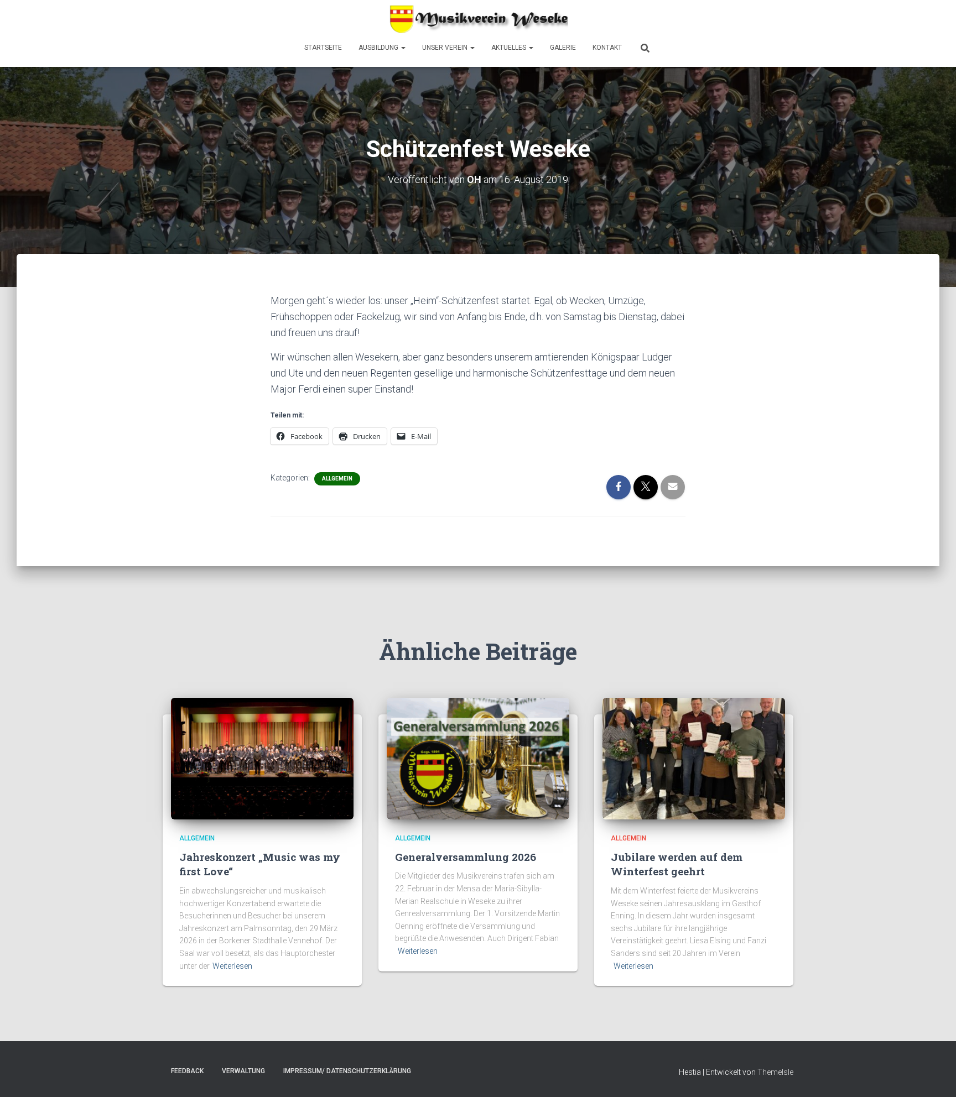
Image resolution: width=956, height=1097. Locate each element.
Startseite (323, 47)
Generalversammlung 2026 (465, 857)
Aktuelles (509, 47)
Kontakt (607, 47)
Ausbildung (379, 47)
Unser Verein (445, 47)
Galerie (563, 47)
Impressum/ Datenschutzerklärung (347, 1071)
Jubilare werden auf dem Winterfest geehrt (676, 864)
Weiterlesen (232, 966)
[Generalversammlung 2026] (478, 758)
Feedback (187, 1071)
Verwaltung (243, 1071)
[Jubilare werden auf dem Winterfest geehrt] (693, 758)
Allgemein (337, 479)
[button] (403, 47)
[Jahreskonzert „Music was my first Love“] (262, 758)
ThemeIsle (775, 1072)
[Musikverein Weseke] (478, 19)
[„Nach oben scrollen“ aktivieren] (934, 1075)
